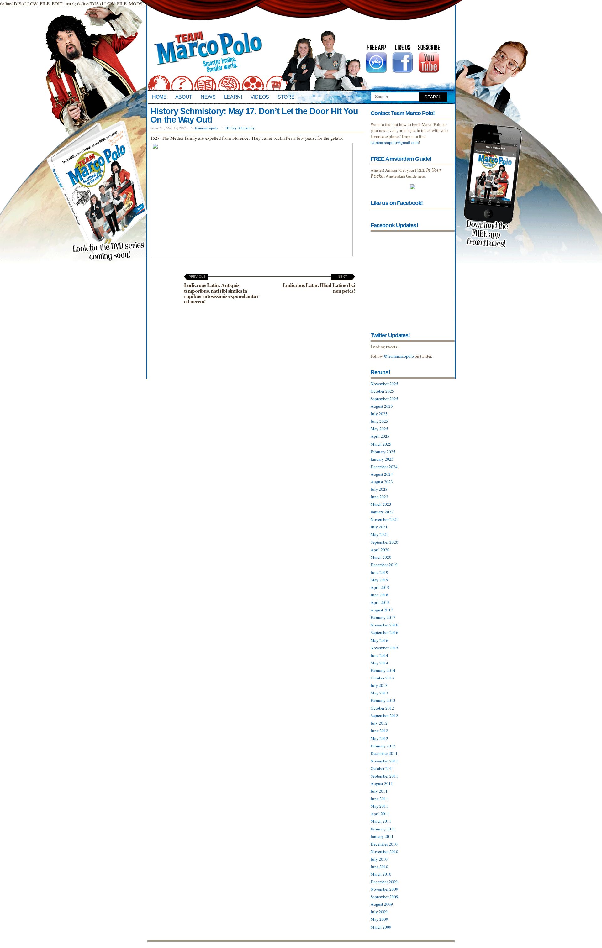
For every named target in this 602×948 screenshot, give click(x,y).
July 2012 (379, 723)
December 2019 (384, 565)
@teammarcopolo (399, 356)
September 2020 (384, 542)
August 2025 (382, 406)
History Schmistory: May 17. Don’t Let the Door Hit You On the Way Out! (254, 115)
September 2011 (384, 776)
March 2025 (381, 444)
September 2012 (384, 715)
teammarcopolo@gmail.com (395, 142)
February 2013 (383, 700)
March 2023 (381, 504)
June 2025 (379, 421)
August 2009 (382, 904)
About (183, 97)
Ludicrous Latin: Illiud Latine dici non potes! (319, 284)
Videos (260, 97)
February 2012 (383, 746)
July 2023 (379, 489)
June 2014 (379, 655)
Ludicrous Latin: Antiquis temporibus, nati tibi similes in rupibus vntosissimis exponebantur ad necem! (221, 290)
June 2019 (379, 572)
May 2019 (379, 580)
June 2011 (379, 798)
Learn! (233, 97)
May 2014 (379, 663)
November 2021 (384, 519)
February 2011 (383, 829)
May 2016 (379, 640)
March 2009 (381, 927)
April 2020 (380, 550)
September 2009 (384, 896)
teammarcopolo (206, 127)
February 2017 (383, 617)
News (208, 97)
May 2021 (379, 534)
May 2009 (379, 919)
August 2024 (382, 474)
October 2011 (382, 768)
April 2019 (380, 587)
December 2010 (384, 844)
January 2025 (382, 459)
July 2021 (379, 527)
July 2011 (379, 791)
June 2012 (379, 730)
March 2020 (381, 557)
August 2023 (382, 481)
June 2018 (379, 595)
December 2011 (384, 753)
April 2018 (380, 602)
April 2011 (380, 813)
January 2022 (382, 512)
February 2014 (383, 670)
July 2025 (379, 413)
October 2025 (382, 391)
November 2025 (384, 383)
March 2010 (381, 874)
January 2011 (382, 836)
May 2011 (379, 806)
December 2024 (384, 466)
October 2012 (382, 708)
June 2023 (379, 497)
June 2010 (379, 866)
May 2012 (379, 738)
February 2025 (383, 451)
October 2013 (382, 678)
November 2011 (384, 761)
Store (285, 97)
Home (159, 97)
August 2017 (382, 610)
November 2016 (384, 625)
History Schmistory (240, 127)
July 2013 (379, 685)
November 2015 (384, 648)
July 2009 (379, 911)
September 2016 (384, 632)
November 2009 (384, 889)
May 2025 (379, 429)
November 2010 (384, 851)
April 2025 (380, 436)
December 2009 (384, 881)
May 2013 (379, 693)
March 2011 (381, 821)
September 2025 (384, 398)
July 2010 (379, 859)
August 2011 (382, 783)
